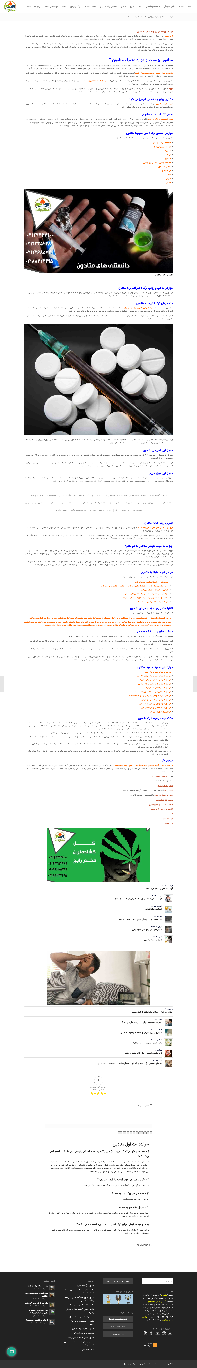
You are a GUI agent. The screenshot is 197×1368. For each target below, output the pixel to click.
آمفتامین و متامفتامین (153, 940)
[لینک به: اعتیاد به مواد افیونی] (168, 909)
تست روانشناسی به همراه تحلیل (81, 1316)
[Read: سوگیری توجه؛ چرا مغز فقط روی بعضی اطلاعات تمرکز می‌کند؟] (52, 1312)
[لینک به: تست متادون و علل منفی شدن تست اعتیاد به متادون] (168, 919)
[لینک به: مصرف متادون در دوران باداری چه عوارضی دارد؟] (168, 1022)
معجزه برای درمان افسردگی (83, 1333)
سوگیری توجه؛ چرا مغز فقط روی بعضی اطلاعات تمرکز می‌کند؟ (38, 1312)
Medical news (118, 1334)
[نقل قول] (134, 1132)
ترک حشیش (168, 818)
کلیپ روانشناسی (87, 1349)
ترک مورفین (168, 823)
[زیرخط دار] (145, 1132)
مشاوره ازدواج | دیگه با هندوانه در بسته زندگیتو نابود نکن (79, 1299)
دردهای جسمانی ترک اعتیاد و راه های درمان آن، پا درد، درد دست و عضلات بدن (130, 1063)
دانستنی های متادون (164, 275)
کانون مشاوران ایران (118, 1326)
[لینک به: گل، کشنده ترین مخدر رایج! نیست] (98, 855)
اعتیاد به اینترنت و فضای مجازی (161, 804)
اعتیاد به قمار (168, 814)
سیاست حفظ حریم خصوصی (149, 1364)
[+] (120, 1133)
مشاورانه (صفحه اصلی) (85, 1285)
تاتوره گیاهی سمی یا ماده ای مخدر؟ (147, 1043)
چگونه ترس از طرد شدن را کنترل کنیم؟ (36, 1303)
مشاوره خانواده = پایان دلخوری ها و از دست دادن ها (79, 1291)
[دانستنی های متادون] (98, 231)
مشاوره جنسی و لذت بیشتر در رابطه (80, 1337)
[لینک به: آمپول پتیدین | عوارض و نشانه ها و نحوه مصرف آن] (168, 1032)
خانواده (146, 1298)
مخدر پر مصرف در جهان (163, 795)
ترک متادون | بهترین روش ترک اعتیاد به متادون (150, 17)
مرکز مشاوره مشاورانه (160, 776)
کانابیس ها (168, 790)
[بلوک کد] (131, 1132)
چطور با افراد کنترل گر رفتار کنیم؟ (38, 1286)
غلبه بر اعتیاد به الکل (165, 785)
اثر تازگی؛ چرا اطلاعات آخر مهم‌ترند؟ (37, 1320)
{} (124, 1133)
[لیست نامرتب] (137, 1132)
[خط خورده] (142, 1132)
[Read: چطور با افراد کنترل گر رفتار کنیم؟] (52, 1287)
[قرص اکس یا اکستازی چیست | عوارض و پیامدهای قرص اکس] (195, 684)
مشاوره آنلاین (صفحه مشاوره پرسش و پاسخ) (79, 1311)
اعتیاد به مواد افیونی (153, 909)
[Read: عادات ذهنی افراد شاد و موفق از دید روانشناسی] (52, 1294)
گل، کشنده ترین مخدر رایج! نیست (159, 888)
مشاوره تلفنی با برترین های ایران (81, 1305)
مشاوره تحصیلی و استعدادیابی (82, 1328)
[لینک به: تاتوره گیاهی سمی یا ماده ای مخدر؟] (168, 1042)
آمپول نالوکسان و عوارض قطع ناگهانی (147, 929)
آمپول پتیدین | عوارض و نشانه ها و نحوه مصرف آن (141, 1032)
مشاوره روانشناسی (158, 1298)
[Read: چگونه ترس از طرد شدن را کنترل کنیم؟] (52, 1304)
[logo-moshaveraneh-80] (10, 6)
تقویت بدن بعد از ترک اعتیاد (162, 809)
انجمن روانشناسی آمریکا (118, 1319)
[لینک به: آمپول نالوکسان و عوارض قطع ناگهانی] (168, 929)
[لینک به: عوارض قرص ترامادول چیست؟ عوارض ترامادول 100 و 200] (168, 898)
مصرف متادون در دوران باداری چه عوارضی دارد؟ (142, 1022)
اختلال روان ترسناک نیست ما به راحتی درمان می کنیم (79, 1343)
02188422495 (153, 1317)
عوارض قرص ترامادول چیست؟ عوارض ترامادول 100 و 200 (138, 899)
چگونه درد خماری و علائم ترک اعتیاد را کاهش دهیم (152, 1012)
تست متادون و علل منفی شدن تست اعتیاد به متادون (140, 919)
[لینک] (128, 1132)
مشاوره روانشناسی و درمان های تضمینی (82, 1323)
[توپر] (151, 1132)
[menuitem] (189, 6)
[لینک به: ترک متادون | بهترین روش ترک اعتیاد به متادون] (168, 1053)
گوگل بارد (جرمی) (129, 1364)
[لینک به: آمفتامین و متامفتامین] (168, 939)
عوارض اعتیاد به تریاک (164, 799)
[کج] (148, 1132)
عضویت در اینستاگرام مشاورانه (118, 1281)
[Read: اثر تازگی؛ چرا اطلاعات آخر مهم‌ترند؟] (52, 1322)
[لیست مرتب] (139, 1132)
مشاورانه (164, 1295)
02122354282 (167, 1317)
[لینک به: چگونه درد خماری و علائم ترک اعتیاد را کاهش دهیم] (98, 978)
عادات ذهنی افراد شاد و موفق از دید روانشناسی (36, 1294)
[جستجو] (23, 6)
